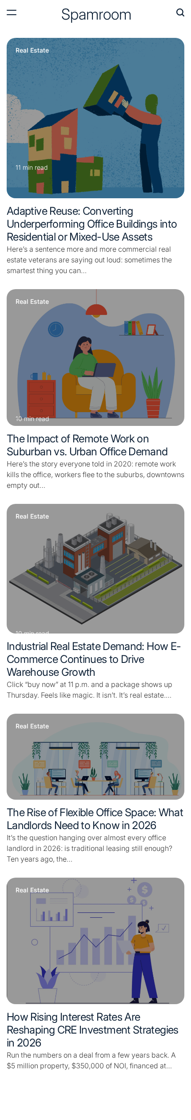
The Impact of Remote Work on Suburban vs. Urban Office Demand (87, 445)
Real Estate (32, 50)
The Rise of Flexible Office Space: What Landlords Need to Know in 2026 (95, 819)
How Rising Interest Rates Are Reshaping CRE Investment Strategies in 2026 (93, 1029)
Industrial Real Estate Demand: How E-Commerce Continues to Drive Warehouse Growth (94, 659)
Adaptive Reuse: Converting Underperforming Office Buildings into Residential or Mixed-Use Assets (92, 223)
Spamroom (96, 14)
